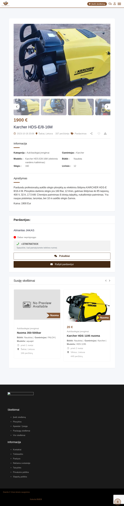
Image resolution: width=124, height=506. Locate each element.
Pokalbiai (64, 256)
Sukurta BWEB (36, 499)
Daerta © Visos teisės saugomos (16, 492)
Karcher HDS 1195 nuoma (83, 335)
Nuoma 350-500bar (29, 332)
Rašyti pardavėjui (64, 264)
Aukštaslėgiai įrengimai (28, 328)
